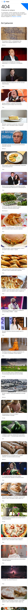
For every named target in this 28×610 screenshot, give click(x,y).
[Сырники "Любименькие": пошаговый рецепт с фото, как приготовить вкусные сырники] (14, 223)
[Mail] (4, 1)
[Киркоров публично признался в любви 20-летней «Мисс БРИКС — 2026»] (14, 306)
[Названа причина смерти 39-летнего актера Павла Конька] (14, 78)
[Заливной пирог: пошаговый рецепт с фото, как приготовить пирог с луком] (14, 244)
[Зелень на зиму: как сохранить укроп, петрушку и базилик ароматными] (14, 202)
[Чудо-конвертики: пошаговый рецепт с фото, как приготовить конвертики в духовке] (14, 264)
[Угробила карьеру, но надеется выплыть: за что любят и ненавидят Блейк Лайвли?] (14, 347)
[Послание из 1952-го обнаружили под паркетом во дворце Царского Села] (14, 36)
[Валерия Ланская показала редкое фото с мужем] (14, 326)
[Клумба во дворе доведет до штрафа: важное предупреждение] (14, 513)
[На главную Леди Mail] (7, 1)
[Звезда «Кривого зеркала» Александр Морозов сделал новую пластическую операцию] (14, 99)
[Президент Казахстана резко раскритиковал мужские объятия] (14, 140)
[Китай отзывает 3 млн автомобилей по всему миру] (14, 389)
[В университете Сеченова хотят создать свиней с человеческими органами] (14, 451)
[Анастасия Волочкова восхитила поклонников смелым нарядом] (14, 554)
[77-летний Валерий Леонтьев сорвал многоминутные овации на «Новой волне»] (14, 471)
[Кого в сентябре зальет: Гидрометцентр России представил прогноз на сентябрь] (14, 368)
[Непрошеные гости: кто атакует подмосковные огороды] (14, 409)
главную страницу (16, 16)
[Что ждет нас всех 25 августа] (14, 575)
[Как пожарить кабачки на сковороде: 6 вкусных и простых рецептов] (14, 161)
